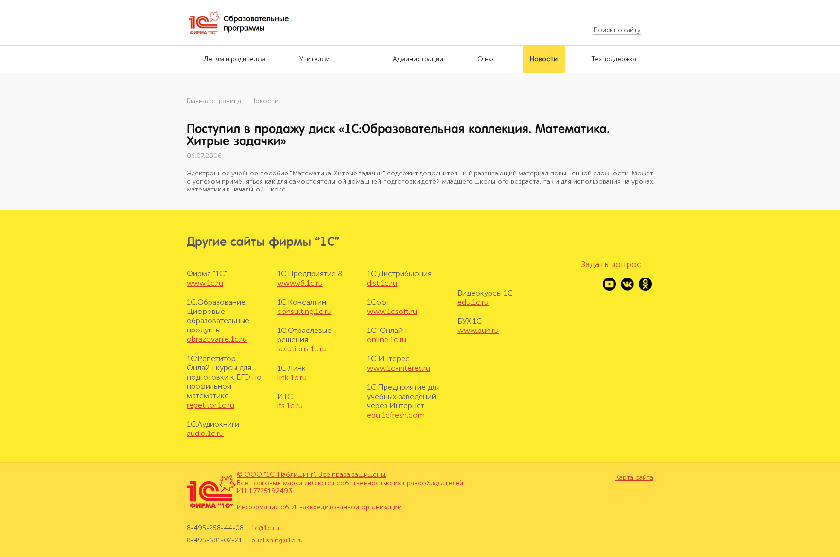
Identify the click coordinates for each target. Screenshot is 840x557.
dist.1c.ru (382, 283)
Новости (264, 101)
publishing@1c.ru (277, 540)
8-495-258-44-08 (215, 528)
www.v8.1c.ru (300, 283)
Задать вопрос (611, 264)
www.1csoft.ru (392, 311)
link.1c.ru (292, 377)
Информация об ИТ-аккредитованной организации (319, 507)
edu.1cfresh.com (396, 414)
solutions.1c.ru (302, 348)
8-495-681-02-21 (214, 540)
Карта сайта (634, 478)
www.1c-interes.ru (398, 368)
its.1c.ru (290, 405)
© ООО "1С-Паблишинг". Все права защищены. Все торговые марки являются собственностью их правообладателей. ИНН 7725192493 (351, 482)
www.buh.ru (478, 330)
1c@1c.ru (265, 528)
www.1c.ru (205, 283)
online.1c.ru (386, 339)
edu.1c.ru (473, 302)
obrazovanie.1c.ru (217, 339)
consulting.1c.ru (304, 311)
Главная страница (214, 101)
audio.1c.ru (205, 433)
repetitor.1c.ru (210, 405)
